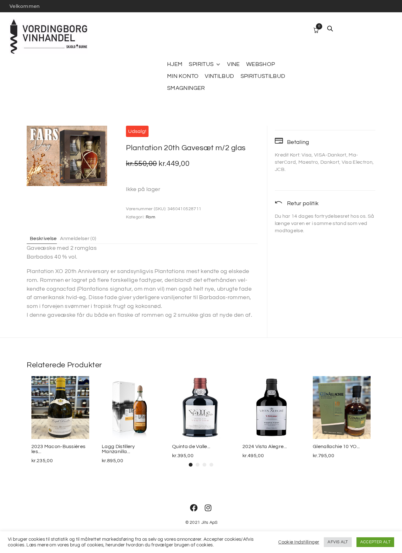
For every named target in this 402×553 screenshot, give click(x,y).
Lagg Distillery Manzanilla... (118, 449)
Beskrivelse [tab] (43, 238)
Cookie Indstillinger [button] (298, 542)
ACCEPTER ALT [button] (375, 542)
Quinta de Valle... (191, 446)
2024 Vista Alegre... (264, 446)
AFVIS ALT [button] (338, 542)
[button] (205, 64)
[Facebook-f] (194, 508)
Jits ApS (209, 522)
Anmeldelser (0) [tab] (78, 238)
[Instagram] (208, 508)
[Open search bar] (330, 28)
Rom (150, 217)
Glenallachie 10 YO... (336, 446)
